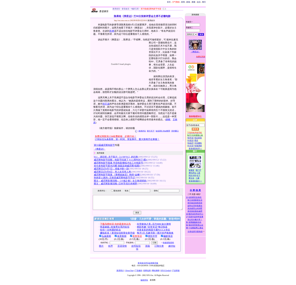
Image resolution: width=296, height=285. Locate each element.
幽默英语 (168, 236)
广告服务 (138, 270)
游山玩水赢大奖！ (194, 219)
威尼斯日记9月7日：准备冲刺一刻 (111, 168)
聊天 (204, 2)
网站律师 (155, 270)
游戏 (147, 246)
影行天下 (150, 131)
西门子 (198, 170)
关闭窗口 (175, 131)
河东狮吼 (198, 143)
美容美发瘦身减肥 (194, 211)
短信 (199, 2)
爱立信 (191, 178)
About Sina (129, 270)
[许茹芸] (190, 140)
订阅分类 (159, 246)
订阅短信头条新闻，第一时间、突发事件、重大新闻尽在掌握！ (127, 139)
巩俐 (111, 31)
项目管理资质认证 (195, 225)
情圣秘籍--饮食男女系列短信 (114, 227)
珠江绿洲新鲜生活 (194, 200)
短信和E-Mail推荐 (163, 131)
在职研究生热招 (195, 197)
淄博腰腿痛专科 (194, 222)
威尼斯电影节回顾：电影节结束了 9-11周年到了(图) (120, 160)
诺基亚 (191, 170)
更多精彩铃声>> (195, 148)
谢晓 (168, 119)
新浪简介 (120, 270)
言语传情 (122, 246)
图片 (101, 246)
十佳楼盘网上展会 (195, 228)
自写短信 (136, 246)
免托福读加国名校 (194, 203)
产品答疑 (176, 270)
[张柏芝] (190, 143)
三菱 (197, 178)
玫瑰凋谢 (198, 146)
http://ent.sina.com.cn (122, 20)
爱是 (196, 140)
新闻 (183, 2)
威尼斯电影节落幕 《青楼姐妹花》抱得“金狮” (117, 174)
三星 (198, 173)
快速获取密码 (168, 243)
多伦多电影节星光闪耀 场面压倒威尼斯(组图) (117, 166)
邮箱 (188, 2)
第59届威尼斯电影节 (104, 145)
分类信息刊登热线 (195, 231)
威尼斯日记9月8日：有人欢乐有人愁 (112, 172)
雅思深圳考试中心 (195, 214)
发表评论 (142, 131)
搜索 (193, 2)
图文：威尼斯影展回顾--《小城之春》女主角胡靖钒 (120, 180)
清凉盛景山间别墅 (194, 208)
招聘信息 (147, 270)
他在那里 (198, 138)
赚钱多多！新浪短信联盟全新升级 (117, 233)
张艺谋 (106, 104)
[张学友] (190, 138)
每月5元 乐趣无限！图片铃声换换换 (155, 233)
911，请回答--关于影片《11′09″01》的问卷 (116, 157)
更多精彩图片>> (195, 181)
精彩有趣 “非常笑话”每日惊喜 (152, 227)
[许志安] (190, 146)
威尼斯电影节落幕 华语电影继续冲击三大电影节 (118, 163)
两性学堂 (152, 236)
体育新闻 (121, 236)
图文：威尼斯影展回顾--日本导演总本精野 (115, 183)
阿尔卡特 (192, 175)
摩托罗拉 (192, 173)
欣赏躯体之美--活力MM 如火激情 (154, 224)
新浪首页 (116, 9)
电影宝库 (135, 9)
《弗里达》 (99, 149)
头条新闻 (106, 236)
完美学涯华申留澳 (195, 217)
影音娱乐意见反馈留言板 (148, 263)
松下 (198, 175)
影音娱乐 (125, 9)
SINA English (166, 270)
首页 (169, 2)
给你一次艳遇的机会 (110, 230)
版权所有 (144, 280)
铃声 (110, 246)
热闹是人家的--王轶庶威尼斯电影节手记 (114, 177)
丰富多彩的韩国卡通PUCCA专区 (153, 230)
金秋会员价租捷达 (194, 206)
